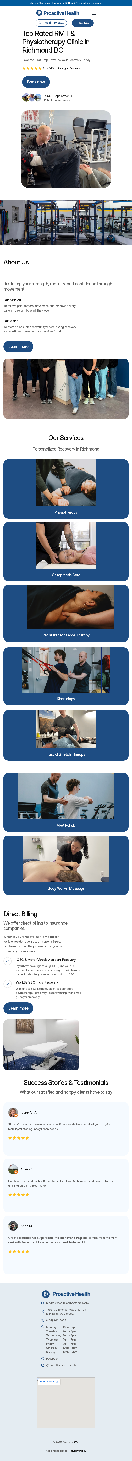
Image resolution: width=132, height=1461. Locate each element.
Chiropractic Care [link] (66, 575)
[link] (66, 576)
